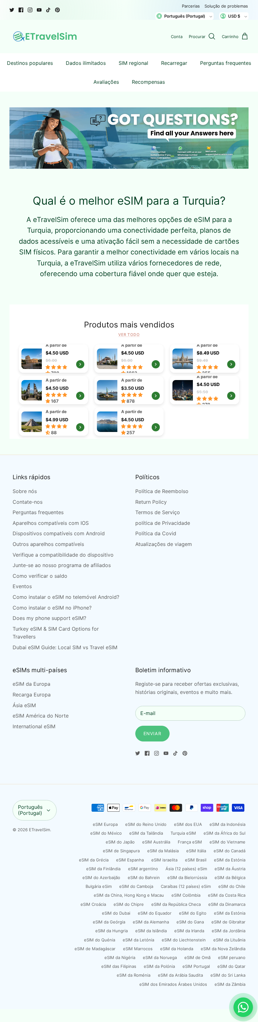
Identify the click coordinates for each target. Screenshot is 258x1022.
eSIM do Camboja (136, 886)
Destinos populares (30, 63)
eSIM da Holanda (176, 948)
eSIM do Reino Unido (145, 824)
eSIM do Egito (192, 913)
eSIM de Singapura (121, 850)
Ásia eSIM (24, 705)
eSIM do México (106, 833)
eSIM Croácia (93, 904)
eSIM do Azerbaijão (101, 877)
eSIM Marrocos (138, 948)
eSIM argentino (143, 868)
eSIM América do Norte (41, 716)
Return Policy (151, 502)
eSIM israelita (164, 859)
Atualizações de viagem (163, 544)
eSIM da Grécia (94, 859)
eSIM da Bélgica (230, 877)
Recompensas (148, 82)
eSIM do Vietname (227, 841)
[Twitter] (11, 10)
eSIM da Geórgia (109, 921)
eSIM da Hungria (111, 930)
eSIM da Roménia (133, 975)
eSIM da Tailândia (146, 833)
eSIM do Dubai (116, 913)
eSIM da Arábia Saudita (180, 975)
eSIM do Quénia (99, 939)
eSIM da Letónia (138, 939)
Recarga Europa (32, 694)
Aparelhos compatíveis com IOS (51, 523)
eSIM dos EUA (188, 824)
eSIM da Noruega (160, 957)
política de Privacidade (162, 523)
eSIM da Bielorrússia (187, 877)
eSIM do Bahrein (144, 877)
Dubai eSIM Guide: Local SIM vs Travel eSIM (65, 647)
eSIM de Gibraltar (228, 921)
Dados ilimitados (86, 63)
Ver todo (129, 334)
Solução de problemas (226, 6)
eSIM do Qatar (231, 966)
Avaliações (106, 82)
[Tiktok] (48, 10)
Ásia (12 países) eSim (186, 868)
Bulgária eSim (99, 886)
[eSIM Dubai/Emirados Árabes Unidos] (204, 390)
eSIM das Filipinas (118, 966)
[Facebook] (21, 10)
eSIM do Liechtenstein (184, 939)
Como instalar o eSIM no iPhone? (52, 608)
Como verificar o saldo (40, 576)
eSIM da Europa (31, 684)
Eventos (22, 586)
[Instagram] (30, 10)
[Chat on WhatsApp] (243, 1007)
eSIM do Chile (231, 886)
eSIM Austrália (156, 841)
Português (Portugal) (30, 810)
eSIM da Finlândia (103, 868)
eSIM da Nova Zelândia (223, 948)
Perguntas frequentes (225, 63)
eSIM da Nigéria (119, 957)
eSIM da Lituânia (229, 939)
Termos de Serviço (157, 512)
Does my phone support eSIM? (49, 618)
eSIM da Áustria (230, 868)
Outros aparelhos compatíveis (48, 544)
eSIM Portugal (196, 966)
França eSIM (190, 841)
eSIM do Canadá (229, 850)
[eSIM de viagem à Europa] (53, 358)
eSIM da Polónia (159, 966)
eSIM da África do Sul (224, 833)
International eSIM (34, 726)
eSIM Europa (105, 824)
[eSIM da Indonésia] (53, 390)
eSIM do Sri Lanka (227, 975)
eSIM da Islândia (151, 930)
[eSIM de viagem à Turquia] (129, 358)
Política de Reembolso (161, 491)
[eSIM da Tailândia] (204, 358)
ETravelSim (39, 829)
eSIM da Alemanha (151, 921)
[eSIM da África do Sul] (129, 421)
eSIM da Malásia (163, 850)
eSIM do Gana (190, 921)
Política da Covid (155, 533)
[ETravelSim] (45, 36)
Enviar (152, 733)
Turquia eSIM (183, 833)
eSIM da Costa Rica (226, 895)
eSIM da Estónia (229, 859)
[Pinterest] (57, 10)
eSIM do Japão (120, 841)
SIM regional (133, 63)
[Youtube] (39, 10)
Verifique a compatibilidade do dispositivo (63, 555)
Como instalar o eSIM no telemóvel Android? (66, 597)
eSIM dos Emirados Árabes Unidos (173, 984)
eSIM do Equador (154, 913)
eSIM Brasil (195, 859)
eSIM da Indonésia (227, 824)
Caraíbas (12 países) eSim (186, 886)
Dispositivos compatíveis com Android (59, 533)
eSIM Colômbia (185, 895)
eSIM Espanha (130, 859)
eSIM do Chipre (129, 904)
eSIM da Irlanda (189, 930)
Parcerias (191, 6)
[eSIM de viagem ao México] (53, 421)
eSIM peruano (231, 957)
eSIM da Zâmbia (230, 984)
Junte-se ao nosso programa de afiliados (62, 565)
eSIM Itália (196, 850)
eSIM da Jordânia (228, 930)
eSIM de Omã (197, 957)
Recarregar (174, 63)
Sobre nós (25, 491)
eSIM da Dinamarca (226, 904)
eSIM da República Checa (176, 904)
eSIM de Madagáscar (95, 948)
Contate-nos (27, 502)
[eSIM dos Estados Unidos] (129, 390)
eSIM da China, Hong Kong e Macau (129, 895)
